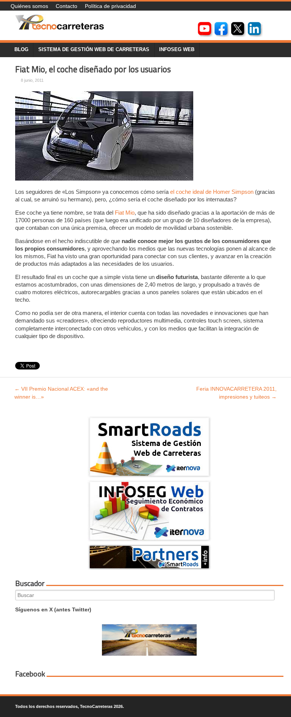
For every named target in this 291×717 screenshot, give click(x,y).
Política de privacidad (110, 6)
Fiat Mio (125, 212)
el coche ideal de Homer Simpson (211, 192)
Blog (21, 49)
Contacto (66, 6)
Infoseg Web (176, 49)
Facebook (30, 674)
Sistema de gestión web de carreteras (93, 49)
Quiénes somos (29, 6)
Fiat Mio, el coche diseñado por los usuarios (93, 69)
